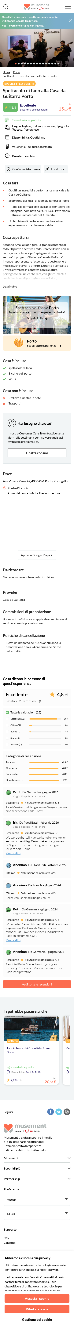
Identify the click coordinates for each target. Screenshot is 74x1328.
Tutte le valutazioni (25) (25, 712)
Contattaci (10, 1242)
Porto (16, 72)
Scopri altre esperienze (42, 345)
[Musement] (36, 7)
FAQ (6, 1237)
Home (6, 72)
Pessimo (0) (16, 744)
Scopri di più (35, 318)
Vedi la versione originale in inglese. (23, 25)
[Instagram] (66, 1112)
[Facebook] (50, 1112)
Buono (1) (15, 731)
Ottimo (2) (15, 725)
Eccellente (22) (17, 718)
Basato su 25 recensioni (34, 109)
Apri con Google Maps (35, 555)
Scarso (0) (15, 738)
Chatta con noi (37, 453)
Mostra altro (13, 853)
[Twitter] (58, 1112)
